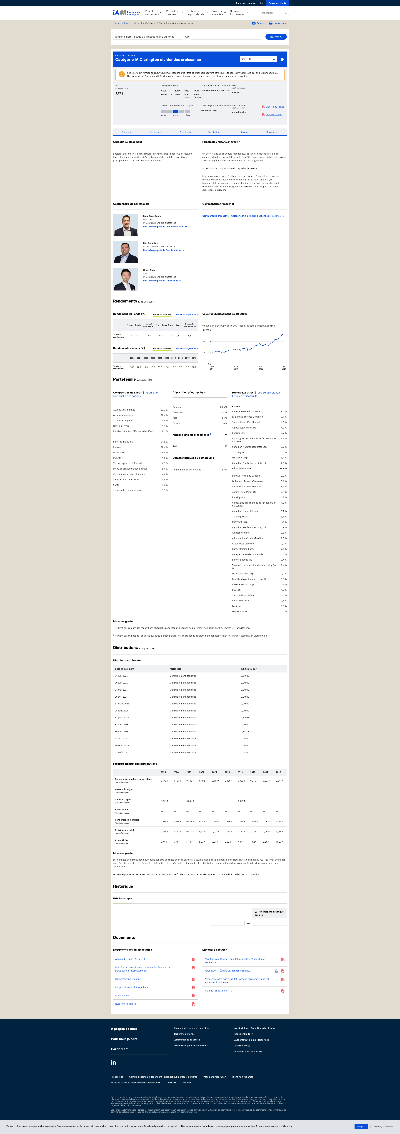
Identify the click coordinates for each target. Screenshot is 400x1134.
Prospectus (117, 1076)
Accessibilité (241, 1045)
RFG (234, 85)
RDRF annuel (122, 995)
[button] (381, 1126)
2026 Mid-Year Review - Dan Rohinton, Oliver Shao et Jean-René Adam (235, 960)
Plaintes (187, 1082)
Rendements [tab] (156, 131)
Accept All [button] (361, 1126)
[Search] (286, 13)
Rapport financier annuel (128, 978)
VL (116, 85)
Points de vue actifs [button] (217, 13)
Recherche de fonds (184, 1033)
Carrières (118, 1049)
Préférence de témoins (246, 1051)
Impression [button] (280, 23)
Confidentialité (242, 1033)
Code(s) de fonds (169, 85)
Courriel (261, 23)
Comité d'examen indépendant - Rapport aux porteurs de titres (163, 1076)
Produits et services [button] (173, 13)
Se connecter (276, 3)
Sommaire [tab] (127, 131)
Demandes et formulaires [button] (238, 13)
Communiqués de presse (186, 1039)
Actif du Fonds (239, 105)
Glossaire (171, 1082)
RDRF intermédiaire (125, 1003)
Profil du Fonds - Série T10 (218, 990)
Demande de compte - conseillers (191, 1028)
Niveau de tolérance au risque (177, 105)
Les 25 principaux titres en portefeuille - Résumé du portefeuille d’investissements (142, 969)
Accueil (117, 23)
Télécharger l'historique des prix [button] (269, 913)
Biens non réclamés (242, 1076)
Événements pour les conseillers (190, 1045)
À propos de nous (124, 1029)
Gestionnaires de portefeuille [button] (196, 13)
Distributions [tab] (214, 131)
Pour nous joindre (245, 3)
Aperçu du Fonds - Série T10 (130, 958)
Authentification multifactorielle (251, 1039)
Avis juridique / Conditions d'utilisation (255, 1028)
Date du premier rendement (216, 105)
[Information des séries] (282, 59)
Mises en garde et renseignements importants (135, 1082)
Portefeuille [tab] (186, 131)
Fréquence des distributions (216, 85)
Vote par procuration (214, 1076)
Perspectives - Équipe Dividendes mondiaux (227, 970)
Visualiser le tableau (162, 314)
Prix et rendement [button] (152, 13)
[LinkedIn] (113, 1062)
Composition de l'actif (127, 392)
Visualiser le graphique (187, 314)
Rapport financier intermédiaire (132, 987)
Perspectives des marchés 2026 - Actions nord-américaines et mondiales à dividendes (237, 980)
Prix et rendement (133, 23)
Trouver (275, 37)
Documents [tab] (272, 131)
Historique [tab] (243, 131)
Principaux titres (243, 392)
